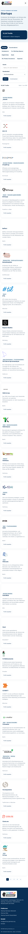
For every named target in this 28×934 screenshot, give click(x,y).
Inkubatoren (5, 51)
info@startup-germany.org (8, 921)
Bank (12, 55)
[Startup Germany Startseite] (6, 3)
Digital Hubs (5, 55)
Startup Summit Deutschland (9, 915)
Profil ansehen (7, 115)
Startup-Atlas (4, 913)
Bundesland (6, 71)
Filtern (5, 79)
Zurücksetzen (14, 79)
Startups (4, 47)
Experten (19, 58)
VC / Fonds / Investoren (8, 58)
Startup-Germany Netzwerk (8, 911)
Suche (4, 64)
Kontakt (3, 923)
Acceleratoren (13, 47)
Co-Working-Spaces (17, 51)
